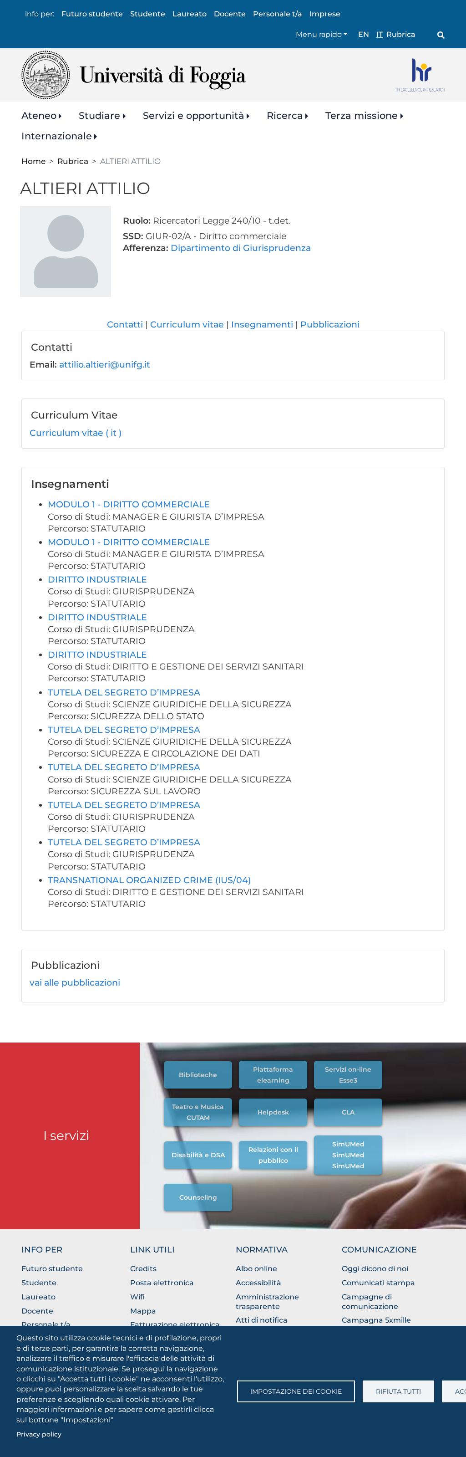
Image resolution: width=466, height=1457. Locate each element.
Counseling (198, 1197)
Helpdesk (273, 1112)
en (363, 34)
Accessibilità (258, 1282)
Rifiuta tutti (398, 1391)
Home (33, 161)
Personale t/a (277, 14)
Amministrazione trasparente (267, 1302)
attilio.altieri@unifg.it (104, 364)
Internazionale (56, 136)
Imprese (324, 14)
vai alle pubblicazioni (75, 982)
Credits (143, 1268)
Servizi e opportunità (193, 115)
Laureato (189, 14)
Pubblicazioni (330, 324)
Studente (147, 14)
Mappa (143, 1311)
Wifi (137, 1297)
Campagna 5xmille (376, 1320)
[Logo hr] (420, 75)
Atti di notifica (262, 1320)
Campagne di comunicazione (370, 1302)
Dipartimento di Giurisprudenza (241, 248)
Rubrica (400, 34)
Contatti (125, 324)
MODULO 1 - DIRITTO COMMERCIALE (129, 504)
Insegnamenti (262, 324)
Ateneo (38, 115)
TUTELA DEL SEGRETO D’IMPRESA (124, 692)
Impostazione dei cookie (296, 1391)
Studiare (99, 115)
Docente (230, 14)
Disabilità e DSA (198, 1155)
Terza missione (361, 115)
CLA (348, 1112)
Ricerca (285, 115)
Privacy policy (38, 1434)
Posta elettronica (162, 1282)
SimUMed (348, 1144)
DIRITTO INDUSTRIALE (97, 579)
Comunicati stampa (378, 1282)
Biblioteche (198, 1075)
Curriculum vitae (187, 324)
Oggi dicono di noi (375, 1268)
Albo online (256, 1268)
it (379, 34)
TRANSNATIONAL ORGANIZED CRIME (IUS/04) (149, 880)
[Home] (133, 75)
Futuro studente (92, 14)
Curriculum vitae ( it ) (76, 433)
